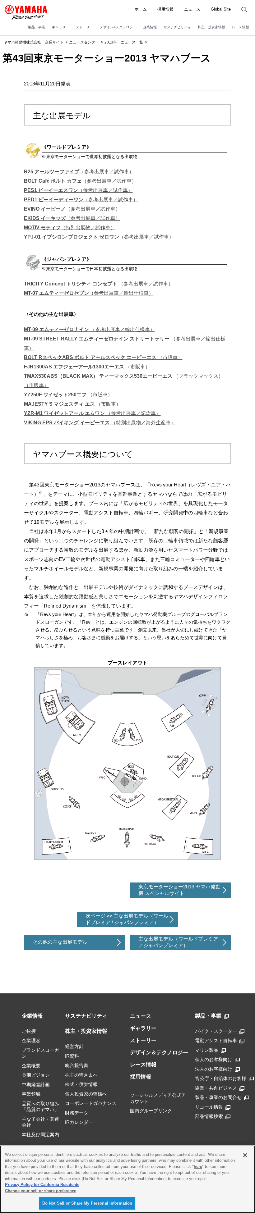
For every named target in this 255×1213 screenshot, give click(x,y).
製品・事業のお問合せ (218, 1097)
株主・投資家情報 (211, 27)
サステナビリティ (177, 27)
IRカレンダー (79, 1122)
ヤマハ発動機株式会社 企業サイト (33, 42)
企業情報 (150, 27)
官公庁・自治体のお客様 (220, 1078)
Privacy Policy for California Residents (42, 1184)
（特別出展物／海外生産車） (100, 422)
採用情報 (165, 9)
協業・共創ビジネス (216, 1088)
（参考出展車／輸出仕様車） (89, 293)
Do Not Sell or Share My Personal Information (87, 1203)
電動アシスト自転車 (216, 1040)
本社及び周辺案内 (40, 1134)
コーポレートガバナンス (90, 1103)
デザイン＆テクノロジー (159, 1053)
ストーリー (84, 27)
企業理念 (31, 1040)
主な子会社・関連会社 (40, 1122)
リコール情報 (209, 1107)
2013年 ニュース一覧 (123, 42)
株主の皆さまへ (81, 1075)
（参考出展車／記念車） (92, 413)
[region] (127, 1179)
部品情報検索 (209, 1116)
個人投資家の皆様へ (86, 1094)
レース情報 (240, 27)
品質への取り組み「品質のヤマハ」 (40, 1106)
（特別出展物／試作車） (69, 227)
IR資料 (72, 1056)
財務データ (76, 1112)
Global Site (221, 9)
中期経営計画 (36, 1084)
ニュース (192, 9)
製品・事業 (36, 27)
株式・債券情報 (81, 1084)
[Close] (245, 1155)
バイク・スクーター (216, 1031)
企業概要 (31, 1065)
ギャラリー (60, 27)
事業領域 (31, 1094)
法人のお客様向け (213, 1069)
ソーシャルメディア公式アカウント (158, 1098)
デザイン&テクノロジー (118, 27)
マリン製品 (206, 1050)
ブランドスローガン (40, 1053)
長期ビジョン (36, 1075)
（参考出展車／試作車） (79, 171)
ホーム (141, 9)
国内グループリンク (151, 1110)
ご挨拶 (29, 1031)
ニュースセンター (84, 42)
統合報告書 (76, 1065)
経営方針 (74, 1046)
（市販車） (103, 357)
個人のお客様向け (213, 1059)
